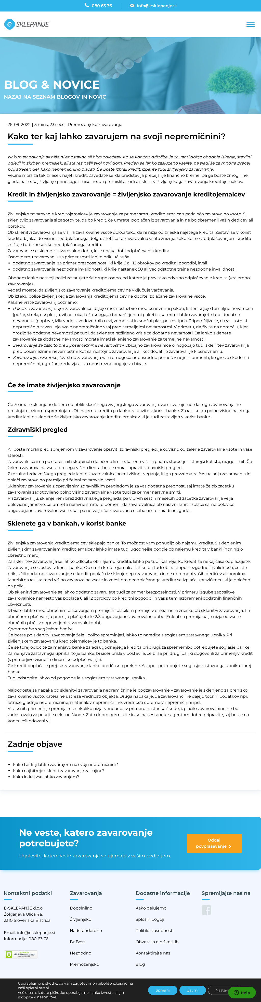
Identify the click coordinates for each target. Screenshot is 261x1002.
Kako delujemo (151, 908)
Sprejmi (163, 990)
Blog (140, 964)
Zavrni (192, 990)
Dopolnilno (81, 908)
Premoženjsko (84, 964)
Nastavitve (225, 990)
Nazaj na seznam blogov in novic (55, 97)
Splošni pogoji (150, 919)
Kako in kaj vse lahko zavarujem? (46, 776)
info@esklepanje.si (36, 932)
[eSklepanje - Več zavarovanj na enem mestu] (27, 24)
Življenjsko (80, 919)
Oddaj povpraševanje (211, 843)
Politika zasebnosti (155, 930)
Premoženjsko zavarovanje (95, 124)
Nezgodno (80, 953)
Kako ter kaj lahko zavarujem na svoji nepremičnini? (65, 764)
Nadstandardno (86, 930)
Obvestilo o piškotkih (157, 941)
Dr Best (77, 941)
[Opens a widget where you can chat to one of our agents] (242, 993)
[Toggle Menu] (250, 24)
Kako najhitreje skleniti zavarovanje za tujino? (59, 770)
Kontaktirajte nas (153, 953)
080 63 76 (38, 938)
